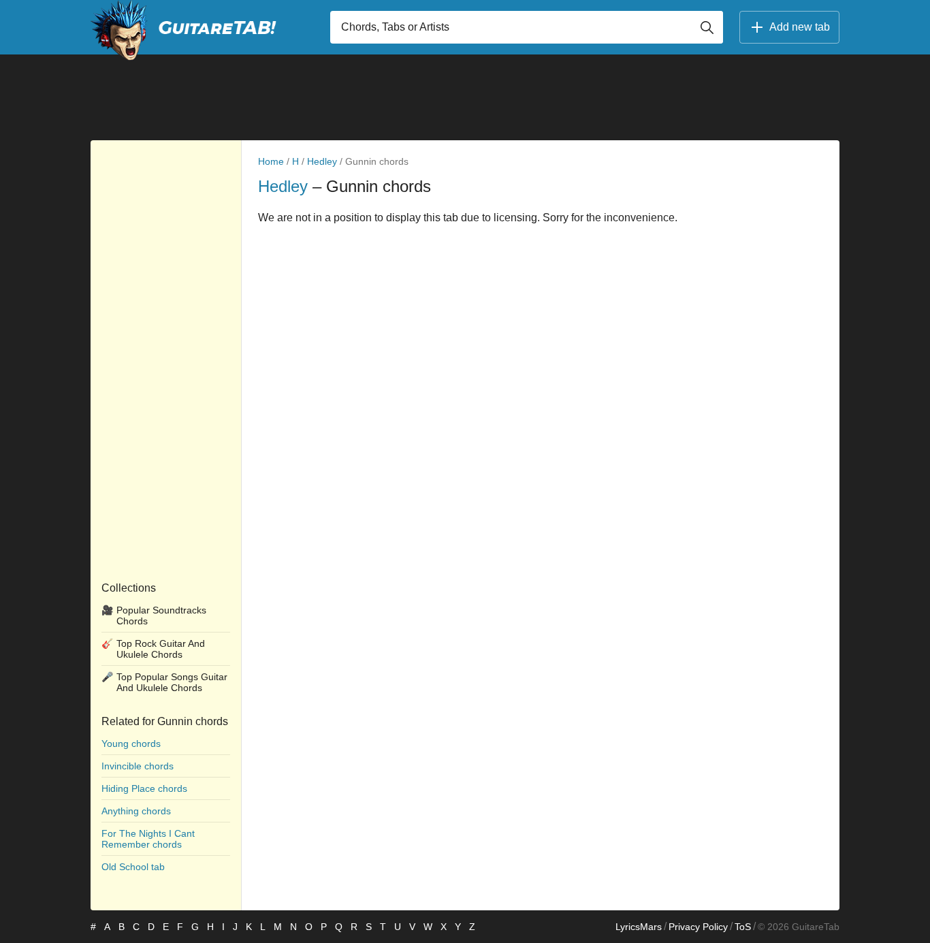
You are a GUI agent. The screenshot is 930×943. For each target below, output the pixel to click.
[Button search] (706, 27)
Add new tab (799, 27)
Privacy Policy (698, 926)
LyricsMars (638, 926)
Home (271, 161)
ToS (743, 926)
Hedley (322, 161)
